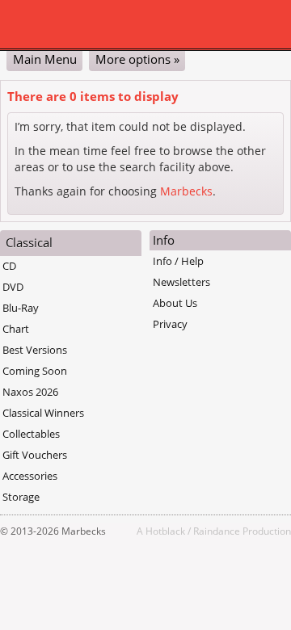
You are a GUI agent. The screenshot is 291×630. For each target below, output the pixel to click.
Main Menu (45, 59)
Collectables (31, 433)
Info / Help (178, 261)
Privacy (170, 324)
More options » (137, 59)
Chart (15, 328)
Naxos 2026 (30, 391)
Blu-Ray (20, 307)
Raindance (216, 530)
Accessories (29, 475)
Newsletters (181, 282)
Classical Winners (43, 412)
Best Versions (34, 349)
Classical (29, 242)
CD (9, 265)
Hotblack (165, 530)
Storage (21, 496)
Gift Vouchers (34, 454)
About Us (175, 303)
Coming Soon (34, 370)
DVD (12, 286)
